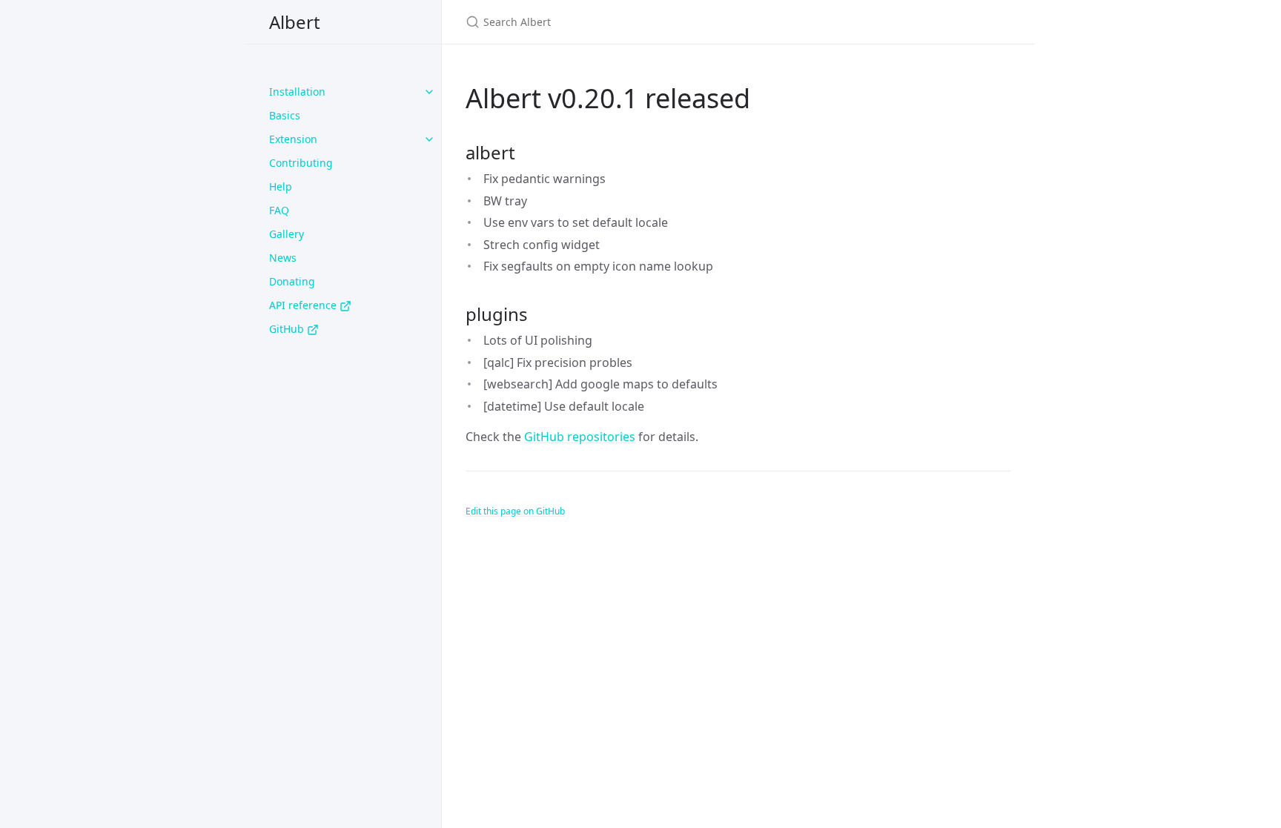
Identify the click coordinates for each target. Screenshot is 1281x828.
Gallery (286, 234)
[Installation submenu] (429, 92)
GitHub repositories (579, 436)
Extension (293, 139)
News (283, 258)
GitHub (288, 329)
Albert (294, 22)
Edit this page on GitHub (515, 511)
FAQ (279, 210)
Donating (292, 281)
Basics (284, 115)
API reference (304, 305)
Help (280, 186)
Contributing (301, 163)
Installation (297, 92)
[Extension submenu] (429, 139)
